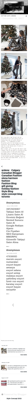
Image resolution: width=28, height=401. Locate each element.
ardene (5, 170)
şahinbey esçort (15, 278)
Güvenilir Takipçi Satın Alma (15, 241)
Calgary (15, 170)
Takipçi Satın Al (14, 211)
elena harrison (10, 178)
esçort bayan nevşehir (13, 288)
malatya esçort (14, 275)
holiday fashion (10, 189)
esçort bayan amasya (13, 266)
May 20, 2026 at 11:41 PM (12, 253)
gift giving (7, 186)
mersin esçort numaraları (14, 260)
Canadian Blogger (12, 173)
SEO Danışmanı (15, 234)
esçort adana (13, 270)
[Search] (26, 3)
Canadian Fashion (12, 175)
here (16, 157)
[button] (26, 16)
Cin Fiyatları (13, 231)
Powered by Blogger (14, 394)
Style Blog (7, 191)
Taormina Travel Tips (8, 343)
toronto (6, 197)
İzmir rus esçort (15, 281)
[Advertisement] (14, 326)
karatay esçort (14, 284)
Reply (7, 246)
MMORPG (11, 236)
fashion (6, 181)
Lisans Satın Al (14, 214)
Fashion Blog (9, 183)
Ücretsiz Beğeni (15, 217)
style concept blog (12, 194)
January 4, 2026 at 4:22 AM (12, 205)
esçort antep (13, 273)
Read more (24, 354)
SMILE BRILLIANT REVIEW (9, 376)
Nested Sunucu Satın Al (14, 221)
